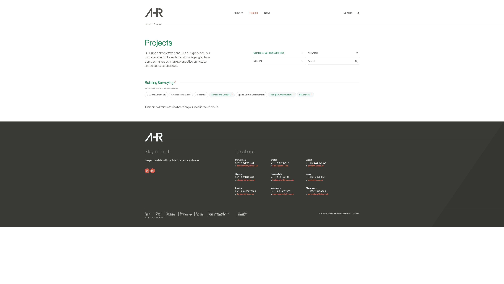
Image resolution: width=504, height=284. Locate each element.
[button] (238, 13)
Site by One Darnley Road (153, 218)
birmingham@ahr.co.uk (247, 166)
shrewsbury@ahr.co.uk (318, 194)
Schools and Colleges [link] (220, 95)
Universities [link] (304, 95)
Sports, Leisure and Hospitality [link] (251, 95)
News (267, 13)
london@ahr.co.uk (245, 194)
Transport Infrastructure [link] (281, 95)
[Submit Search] (356, 61)
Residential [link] (201, 95)
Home (148, 24)
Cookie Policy (147, 214)
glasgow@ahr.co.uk (246, 180)
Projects (253, 13)
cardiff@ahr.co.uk (316, 166)
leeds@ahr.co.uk (315, 180)
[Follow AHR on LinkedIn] (147, 170)
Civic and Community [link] (156, 95)
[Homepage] (157, 12)
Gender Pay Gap (199, 214)
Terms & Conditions (170, 214)
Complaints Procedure (242, 214)
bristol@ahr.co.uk (280, 166)
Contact (347, 13)
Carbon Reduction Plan (186, 214)
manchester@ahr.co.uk (283, 194)
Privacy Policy (158, 214)
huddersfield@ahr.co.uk (283, 180)
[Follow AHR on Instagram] (152, 170)
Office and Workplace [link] (180, 95)
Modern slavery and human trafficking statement (219, 214)
